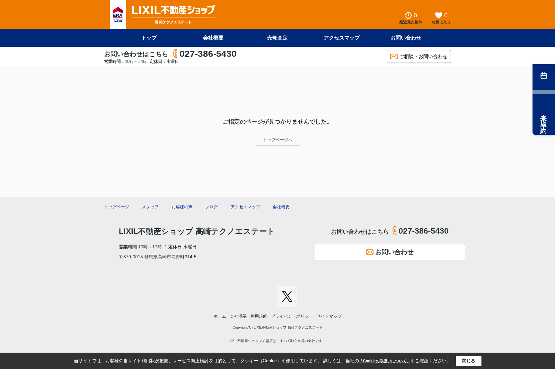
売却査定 (277, 37)
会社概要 (213, 37)
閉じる (468, 360)
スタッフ (150, 206)
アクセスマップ (342, 37)
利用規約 (259, 316)
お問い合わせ (406, 37)
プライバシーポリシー (292, 316)
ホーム (220, 316)
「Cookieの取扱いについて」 (384, 361)
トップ (149, 37)
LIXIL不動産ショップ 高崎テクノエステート (197, 231)
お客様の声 (182, 206)
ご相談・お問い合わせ (423, 56)
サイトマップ (329, 316)
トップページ (116, 206)
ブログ (211, 206)
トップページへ (277, 139)
